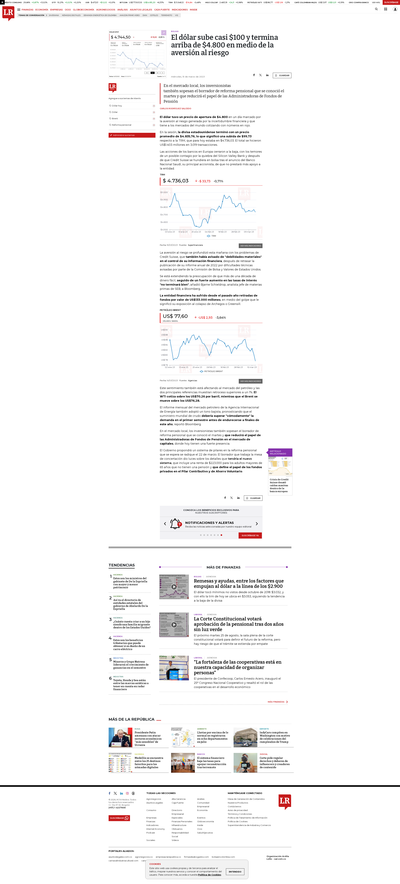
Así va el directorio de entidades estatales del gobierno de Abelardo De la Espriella (130, 605)
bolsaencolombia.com (223, 857)
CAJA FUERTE (162, 9)
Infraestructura (179, 825)
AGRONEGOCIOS (105, 9)
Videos (175, 840)
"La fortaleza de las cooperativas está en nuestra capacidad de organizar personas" (238, 667)
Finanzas (150, 821)
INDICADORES (180, 9)
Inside (200, 825)
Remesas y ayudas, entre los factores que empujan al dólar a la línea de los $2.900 (239, 583)
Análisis (200, 799)
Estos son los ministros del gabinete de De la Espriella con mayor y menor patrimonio (130, 583)
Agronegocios (153, 799)
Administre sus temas (124, 135)
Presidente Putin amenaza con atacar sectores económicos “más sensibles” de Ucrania (148, 739)
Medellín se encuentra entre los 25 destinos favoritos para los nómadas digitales (149, 763)
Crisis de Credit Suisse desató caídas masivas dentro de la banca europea (279, 485)
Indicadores (152, 825)
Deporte (264, 729)
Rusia (137, 729)
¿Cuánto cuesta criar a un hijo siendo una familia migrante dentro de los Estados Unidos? (132, 624)
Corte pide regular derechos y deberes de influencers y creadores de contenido (275, 763)
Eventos (201, 817)
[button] (164, 524)
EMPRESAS (56, 9)
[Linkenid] (122, 794)
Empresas (151, 817)
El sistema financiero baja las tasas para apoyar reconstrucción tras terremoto (211, 763)
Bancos (201, 754)
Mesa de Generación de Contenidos (246, 799)
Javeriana (54, 15)
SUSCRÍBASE (391, 2)
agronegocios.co (144, 857)
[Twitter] (260, 75)
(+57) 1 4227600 (117, 807)
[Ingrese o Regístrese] (395, 9)
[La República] (8, 13)
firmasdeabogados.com (196, 857)
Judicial (264, 754)
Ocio (199, 829)
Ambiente (202, 729)
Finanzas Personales (182, 821)
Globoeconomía (205, 821)
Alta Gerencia (178, 799)
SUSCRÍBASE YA (250, 535)
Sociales (150, 840)
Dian (145, 15)
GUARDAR (284, 75)
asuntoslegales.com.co (120, 857)
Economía (202, 810)
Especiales (177, 817)
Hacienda (117, 575)
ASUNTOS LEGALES (141, 9)
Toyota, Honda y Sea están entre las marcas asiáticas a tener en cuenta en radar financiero (131, 685)
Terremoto (166, 15)
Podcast (150, 832)
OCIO (68, 9)
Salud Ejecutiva (205, 832)
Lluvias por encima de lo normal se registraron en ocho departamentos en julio (212, 737)
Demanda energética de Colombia (100, 15)
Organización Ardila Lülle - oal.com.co (278, 857)
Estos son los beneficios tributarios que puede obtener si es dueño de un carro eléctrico (129, 645)
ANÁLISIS (122, 9)
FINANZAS (27, 9)
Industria (118, 658)
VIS (176, 15)
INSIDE (193, 9)
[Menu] (19, 9)
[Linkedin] (267, 75)
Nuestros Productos (238, 802)
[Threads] (134, 794)
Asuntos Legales (154, 802)
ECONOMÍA (41, 9)
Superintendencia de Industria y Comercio (249, 825)
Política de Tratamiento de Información (247, 817)
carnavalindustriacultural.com (123, 860)
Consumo (151, 810)
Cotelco (154, 15)
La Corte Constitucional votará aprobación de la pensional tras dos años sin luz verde (239, 624)
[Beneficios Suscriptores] (385, 9)
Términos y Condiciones (240, 814)
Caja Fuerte (178, 802)
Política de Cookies (209, 874)
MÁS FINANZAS (276, 701)
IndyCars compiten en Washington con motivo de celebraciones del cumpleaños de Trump (275, 737)
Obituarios (177, 829)
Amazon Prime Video (130, 15)
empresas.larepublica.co (168, 857)
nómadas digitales (71, 15)
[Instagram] (128, 794)
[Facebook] (254, 75)
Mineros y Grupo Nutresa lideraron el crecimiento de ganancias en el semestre (131, 664)
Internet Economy (155, 829)
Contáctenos (234, 806)
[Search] (376, 9)
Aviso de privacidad (238, 810)
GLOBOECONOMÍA (83, 9)
